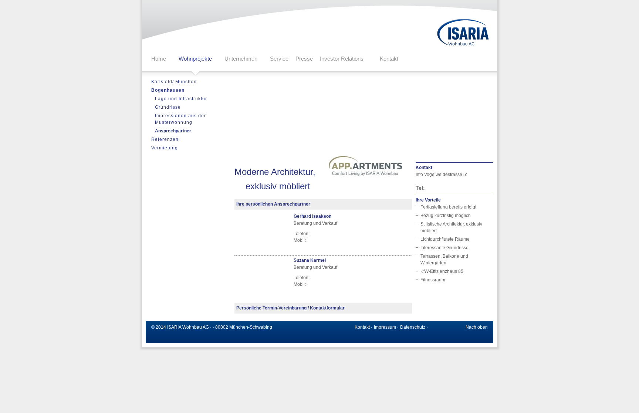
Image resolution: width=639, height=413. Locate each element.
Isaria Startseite (463, 32)
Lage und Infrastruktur (181, 98)
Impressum (385, 327)
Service (279, 58)
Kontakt (389, 58)
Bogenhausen (168, 90)
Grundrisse (168, 107)
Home (158, 58)
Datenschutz (412, 327)
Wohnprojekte (195, 58)
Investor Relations (342, 58)
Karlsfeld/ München (174, 81)
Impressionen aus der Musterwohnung (180, 119)
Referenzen (165, 139)
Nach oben (477, 327)
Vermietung (164, 147)
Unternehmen (240, 58)
